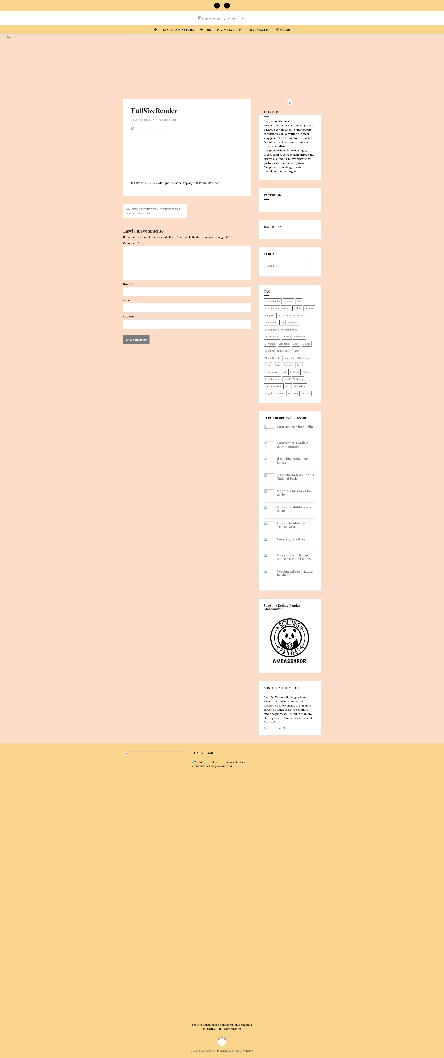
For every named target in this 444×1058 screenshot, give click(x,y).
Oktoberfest (303, 357)
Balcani (286, 308)
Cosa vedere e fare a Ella (295, 427)
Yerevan (306, 393)
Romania (288, 365)
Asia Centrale (272, 308)
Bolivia (297, 308)
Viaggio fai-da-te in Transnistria (291, 525)
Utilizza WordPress (202, 1050)
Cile (282, 322)
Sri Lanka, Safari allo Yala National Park (295, 477)
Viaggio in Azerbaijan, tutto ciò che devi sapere (294, 557)
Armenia (288, 301)
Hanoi (296, 343)
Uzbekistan (300, 386)
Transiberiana (272, 379)
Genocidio (299, 336)
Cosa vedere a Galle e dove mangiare (292, 444)
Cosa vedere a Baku (291, 539)
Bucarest (309, 308)
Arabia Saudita (272, 301)
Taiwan (307, 372)
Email (128, 300)
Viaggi (268, 393)
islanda (306, 343)
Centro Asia (271, 322)
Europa (287, 336)
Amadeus (230, 1050)
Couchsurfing (272, 336)
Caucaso (302, 315)
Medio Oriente (272, 357)
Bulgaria (269, 315)
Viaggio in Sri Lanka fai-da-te (294, 493)
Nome (128, 284)
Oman (268, 365)
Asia (299, 301)
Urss (288, 386)
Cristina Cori (168, 119)
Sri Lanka (294, 372)
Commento (131, 243)
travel (287, 379)
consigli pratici (289, 329)
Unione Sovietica (274, 386)
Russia (300, 365)
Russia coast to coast (275, 372)
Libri (296, 350)
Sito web (128, 316)
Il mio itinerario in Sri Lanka (292, 460)
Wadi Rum (293, 393)
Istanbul (269, 350)
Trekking (298, 379)
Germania (270, 343)
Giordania (284, 343)
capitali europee (286, 315)
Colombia (293, 322)
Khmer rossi (283, 350)
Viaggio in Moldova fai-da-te (294, 509)
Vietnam (279, 393)
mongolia (289, 357)
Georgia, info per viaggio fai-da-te (295, 573)
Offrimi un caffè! (274, 728)
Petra (277, 365)
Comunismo (271, 329)
